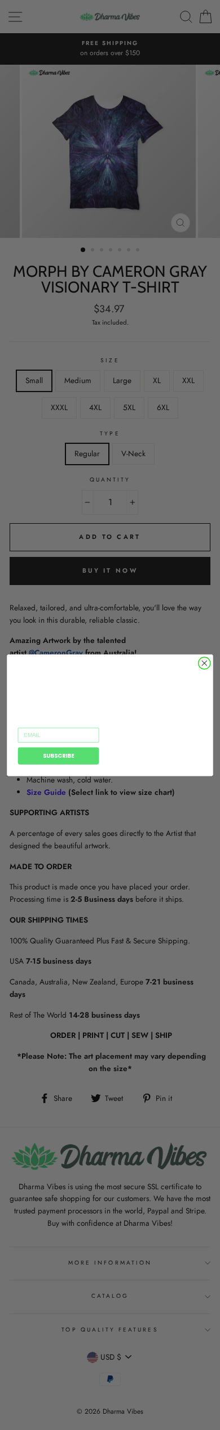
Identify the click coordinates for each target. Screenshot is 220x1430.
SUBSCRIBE (58, 755)
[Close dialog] (204, 663)
